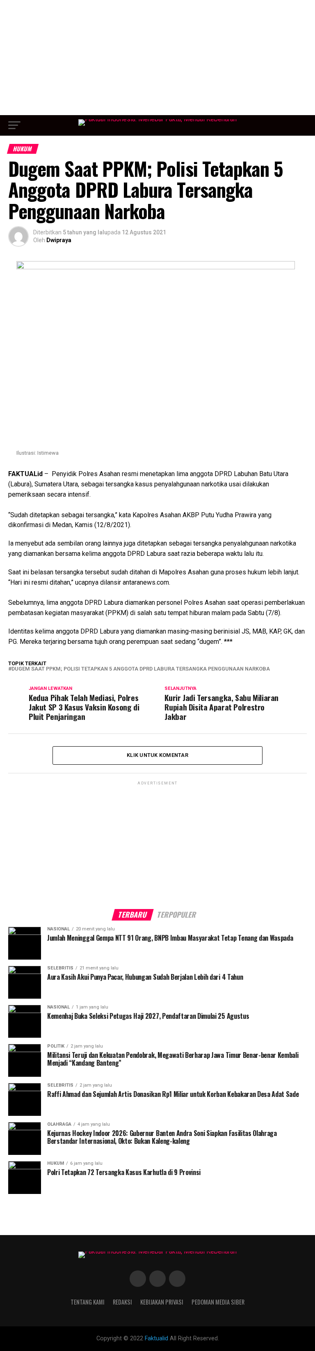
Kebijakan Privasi (161, 1302)
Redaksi (122, 1302)
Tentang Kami (88, 1302)
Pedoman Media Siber (218, 1302)
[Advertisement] (157, 57)
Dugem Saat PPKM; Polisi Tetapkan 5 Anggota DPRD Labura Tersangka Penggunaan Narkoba (140, 669)
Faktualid (156, 1338)
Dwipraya (58, 240)
